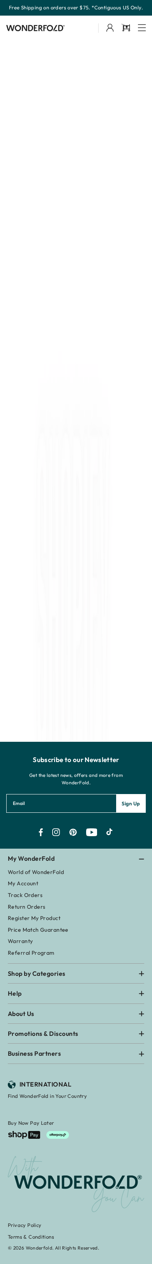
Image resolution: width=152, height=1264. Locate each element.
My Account (23, 883)
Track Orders (25, 895)
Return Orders (26, 906)
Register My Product (34, 918)
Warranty (20, 941)
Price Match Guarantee (38, 929)
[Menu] (142, 28)
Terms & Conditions (31, 1237)
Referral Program (31, 952)
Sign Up (131, 803)
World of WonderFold (36, 872)
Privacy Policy (24, 1225)
